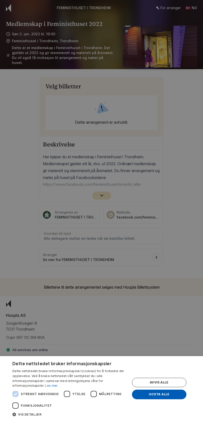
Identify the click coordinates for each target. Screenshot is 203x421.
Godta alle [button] (159, 394)
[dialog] (101, 388)
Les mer (51, 385)
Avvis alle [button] (159, 382)
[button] (69, 414)
